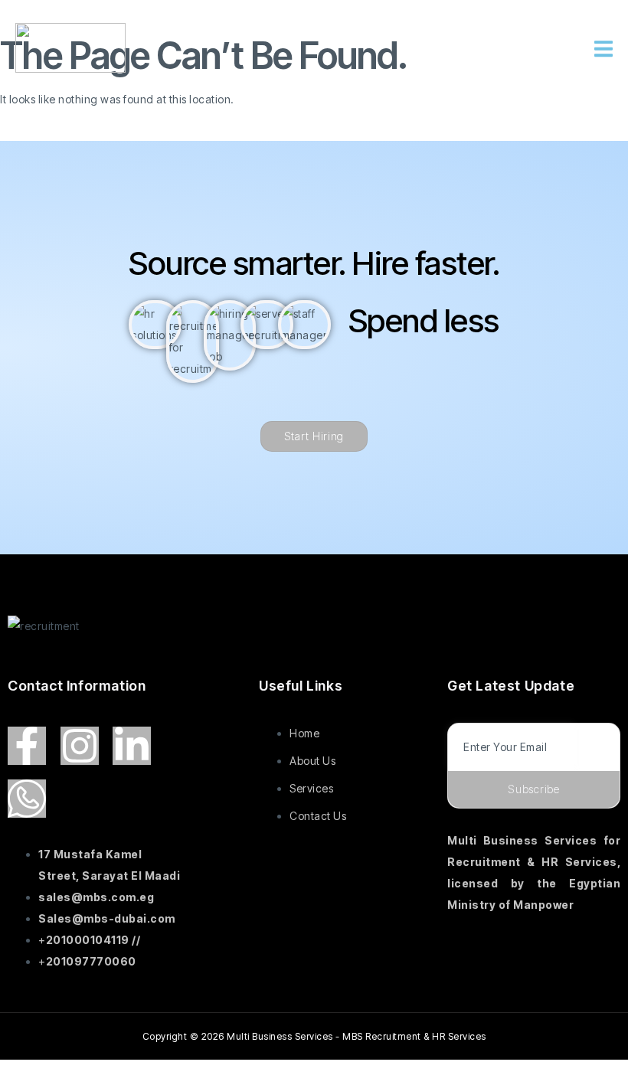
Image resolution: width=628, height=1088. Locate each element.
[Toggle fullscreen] (72, 1074)
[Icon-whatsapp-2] (27, 798)
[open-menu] (603, 51)
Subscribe (533, 789)
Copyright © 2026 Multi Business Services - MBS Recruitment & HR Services (314, 1036)
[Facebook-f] (27, 746)
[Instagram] (80, 746)
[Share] (120, 1074)
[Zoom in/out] (23, 1074)
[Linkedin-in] (132, 746)
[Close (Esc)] (169, 1074)
